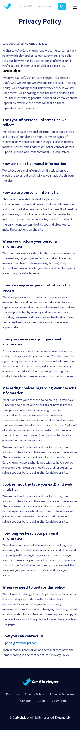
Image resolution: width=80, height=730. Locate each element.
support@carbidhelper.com (19, 643)
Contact (26, 701)
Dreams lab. (62, 717)
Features (12, 694)
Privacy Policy (34, 694)
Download (58, 701)
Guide (41, 701)
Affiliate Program (62, 694)
